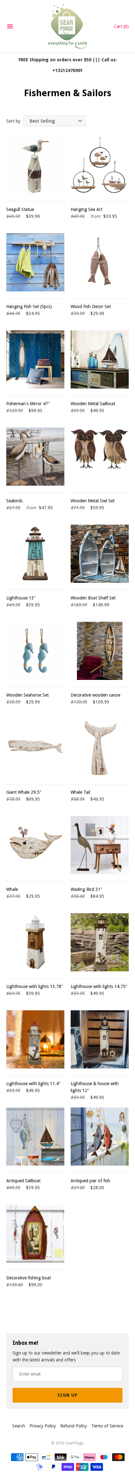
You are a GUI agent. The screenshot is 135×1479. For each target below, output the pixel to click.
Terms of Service (107, 1425)
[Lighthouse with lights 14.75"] (100, 942)
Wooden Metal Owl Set (93, 500)
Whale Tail (80, 792)
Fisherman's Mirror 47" (28, 403)
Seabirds (14, 500)
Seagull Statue (20, 209)
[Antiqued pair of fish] (100, 1136)
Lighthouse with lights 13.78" (34, 986)
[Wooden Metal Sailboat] (100, 359)
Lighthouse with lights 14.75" (99, 986)
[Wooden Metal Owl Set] (100, 457)
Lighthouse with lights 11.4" (33, 1083)
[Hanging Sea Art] (100, 165)
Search (18, 1425)
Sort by (13, 121)
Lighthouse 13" (21, 597)
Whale (12, 889)
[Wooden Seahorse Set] (35, 651)
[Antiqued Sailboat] (35, 1136)
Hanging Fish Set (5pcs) (29, 306)
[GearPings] (67, 26)
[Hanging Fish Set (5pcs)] (35, 262)
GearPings (74, 1443)
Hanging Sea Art (86, 209)
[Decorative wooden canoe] (100, 651)
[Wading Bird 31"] (100, 845)
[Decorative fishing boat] (35, 1234)
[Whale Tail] (100, 748)
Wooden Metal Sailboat (93, 403)
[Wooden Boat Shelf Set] (100, 554)
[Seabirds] (35, 457)
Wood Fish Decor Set (91, 306)
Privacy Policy (43, 1425)
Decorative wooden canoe (95, 695)
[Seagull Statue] (35, 165)
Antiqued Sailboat (23, 1180)
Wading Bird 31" (86, 889)
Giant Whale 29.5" (23, 792)
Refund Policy (73, 1425)
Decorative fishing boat (28, 1277)
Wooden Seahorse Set (27, 695)
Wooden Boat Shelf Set (93, 597)
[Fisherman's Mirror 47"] (35, 359)
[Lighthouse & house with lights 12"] (100, 1039)
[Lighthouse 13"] (35, 554)
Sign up (67, 1395)
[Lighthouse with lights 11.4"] (35, 1039)
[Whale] (35, 845)
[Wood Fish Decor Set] (100, 262)
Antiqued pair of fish (90, 1180)
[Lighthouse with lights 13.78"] (35, 942)
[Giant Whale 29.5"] (35, 748)
